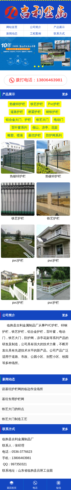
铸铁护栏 (52, 111)
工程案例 (35, 33)
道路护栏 (16, 111)
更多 (65, 94)
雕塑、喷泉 (15, 135)
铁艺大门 (42, 119)
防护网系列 (54, 135)
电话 (35, 487)
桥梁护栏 (34, 111)
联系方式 (59, 33)
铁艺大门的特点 (13, 409)
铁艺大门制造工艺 (14, 419)
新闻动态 (11, 33)
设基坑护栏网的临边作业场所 (22, 389)
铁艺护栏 (36, 104)
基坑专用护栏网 (13, 399)
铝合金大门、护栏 (18, 119)
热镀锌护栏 (17, 104)
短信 (58, 487)
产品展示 (59, 27)
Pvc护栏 (54, 104)
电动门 (58, 119)
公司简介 (35, 27)
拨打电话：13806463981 (39, 80)
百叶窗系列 (19, 127)
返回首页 (11, 487)
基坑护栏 (34, 135)
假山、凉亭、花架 (45, 127)
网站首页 (11, 27)
